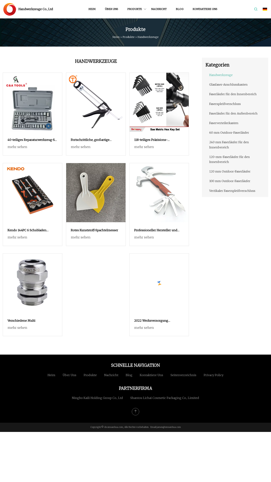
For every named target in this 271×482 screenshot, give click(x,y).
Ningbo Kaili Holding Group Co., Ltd (97, 398)
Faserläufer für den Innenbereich (233, 94)
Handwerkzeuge (221, 75)
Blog (179, 9)
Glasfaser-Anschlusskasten (228, 84)
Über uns (111, 9)
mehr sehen (17, 147)
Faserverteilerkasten (223, 123)
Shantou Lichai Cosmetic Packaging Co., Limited (164, 398)
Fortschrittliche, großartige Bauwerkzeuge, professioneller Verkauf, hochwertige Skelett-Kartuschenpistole (93, 140)
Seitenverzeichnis (183, 375)
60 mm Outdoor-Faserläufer (229, 132)
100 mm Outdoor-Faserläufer (229, 181)
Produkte (134, 9)
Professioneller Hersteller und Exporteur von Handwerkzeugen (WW (157, 230)
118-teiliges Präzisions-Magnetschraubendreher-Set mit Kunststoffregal (157, 140)
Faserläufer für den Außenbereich (233, 113)
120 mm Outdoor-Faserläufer (230, 171)
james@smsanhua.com (169, 427)
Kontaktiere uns (205, 9)
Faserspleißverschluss (225, 104)
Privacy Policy (213, 375)
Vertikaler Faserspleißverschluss (232, 191)
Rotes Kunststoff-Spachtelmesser (94, 230)
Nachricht (159, 9)
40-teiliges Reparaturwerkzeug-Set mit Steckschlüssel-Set (33, 140)
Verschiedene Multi (21, 320)
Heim (92, 9)
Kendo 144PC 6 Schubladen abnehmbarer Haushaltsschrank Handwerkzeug (30, 230)
